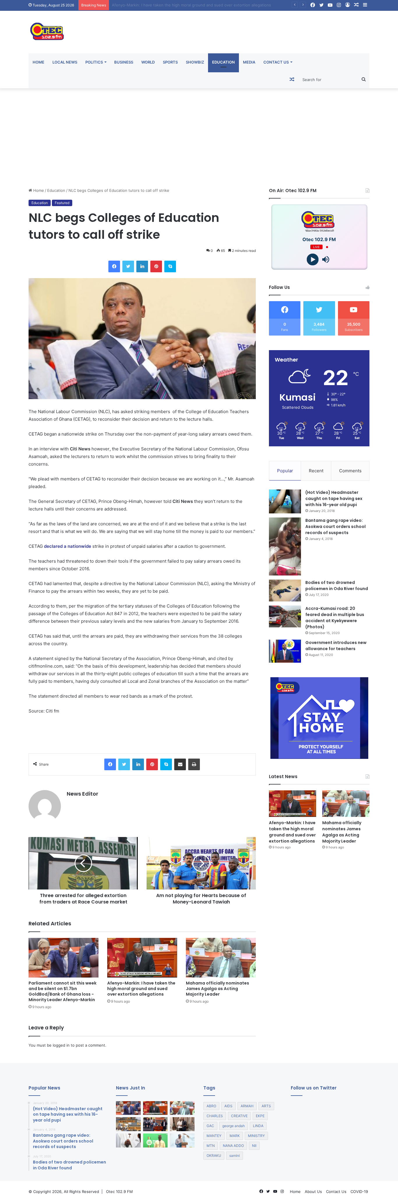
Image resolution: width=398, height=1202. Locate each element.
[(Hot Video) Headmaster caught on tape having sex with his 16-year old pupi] (285, 501)
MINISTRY (256, 1135)
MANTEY (214, 1135)
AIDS (228, 1106)
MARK (235, 1135)
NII (254, 1145)
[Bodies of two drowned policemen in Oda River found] (285, 590)
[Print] (194, 764)
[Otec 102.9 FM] (82, 31)
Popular (285, 470)
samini (234, 1155)
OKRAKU (214, 1155)
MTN (211, 1145)
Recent (316, 470)
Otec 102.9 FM (119, 1191)
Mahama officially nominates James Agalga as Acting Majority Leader (174, 5)
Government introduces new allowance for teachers (336, 646)
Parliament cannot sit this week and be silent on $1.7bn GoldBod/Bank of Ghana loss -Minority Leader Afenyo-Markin (62, 991)
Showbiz (195, 62)
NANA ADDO (233, 1145)
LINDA (258, 1126)
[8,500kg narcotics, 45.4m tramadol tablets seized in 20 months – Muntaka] (155, 1140)
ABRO (211, 1106)
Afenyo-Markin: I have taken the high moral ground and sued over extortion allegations (141, 988)
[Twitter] (128, 266)
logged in (61, 1045)
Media (249, 62)
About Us (313, 1191)
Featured (62, 203)
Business (123, 62)
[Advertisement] (199, 138)
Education (223, 62)
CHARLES (215, 1116)
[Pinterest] (156, 266)
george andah (233, 1126)
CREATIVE (239, 1116)
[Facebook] (114, 266)
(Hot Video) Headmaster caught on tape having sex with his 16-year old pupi (333, 498)
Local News (64, 62)
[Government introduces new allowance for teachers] (285, 651)
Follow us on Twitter (314, 1088)
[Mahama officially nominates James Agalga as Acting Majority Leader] (221, 957)
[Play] (312, 259)
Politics (94, 62)
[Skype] (170, 266)
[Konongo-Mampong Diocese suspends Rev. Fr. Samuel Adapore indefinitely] (128, 1140)
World (148, 62)
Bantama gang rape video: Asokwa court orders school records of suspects (335, 526)
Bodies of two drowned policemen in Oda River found (336, 586)
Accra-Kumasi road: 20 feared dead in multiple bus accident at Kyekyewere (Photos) (334, 618)
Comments (350, 470)
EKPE (260, 1116)
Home (38, 62)
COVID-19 (359, 1191)
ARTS (266, 1106)
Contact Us (276, 62)
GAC (210, 1126)
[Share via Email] (180, 764)
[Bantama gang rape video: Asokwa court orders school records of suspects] (285, 546)
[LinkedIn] (142, 266)
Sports (170, 62)
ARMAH (247, 1106)
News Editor (82, 793)
